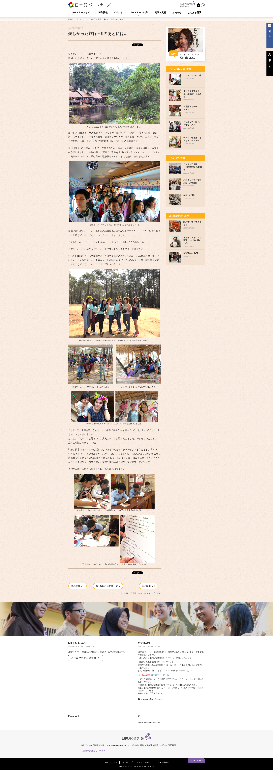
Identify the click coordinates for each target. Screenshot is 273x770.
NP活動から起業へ (191, 253)
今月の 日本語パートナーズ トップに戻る (142, 593)
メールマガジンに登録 (84, 657)
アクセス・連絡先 (161, 762)
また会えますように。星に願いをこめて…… (192, 94)
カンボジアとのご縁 (192, 75)
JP (198, 5)
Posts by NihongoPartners (150, 722)
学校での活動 (189, 195)
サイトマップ (127, 762)
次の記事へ (148, 586)
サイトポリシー (143, 762)
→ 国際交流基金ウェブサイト (94, 751)
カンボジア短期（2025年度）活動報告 (192, 167)
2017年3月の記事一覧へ (108, 586)
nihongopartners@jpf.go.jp (152, 699)
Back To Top (196, 760)
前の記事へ (77, 586)
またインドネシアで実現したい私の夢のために (192, 240)
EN (203, 5)
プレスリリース (110, 762)
